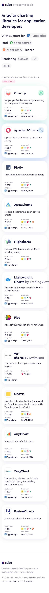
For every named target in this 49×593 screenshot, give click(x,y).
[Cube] (7, 5)
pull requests (28, 581)
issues (14, 581)
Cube (30, 572)
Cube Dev (8, 572)
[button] (9, 81)
